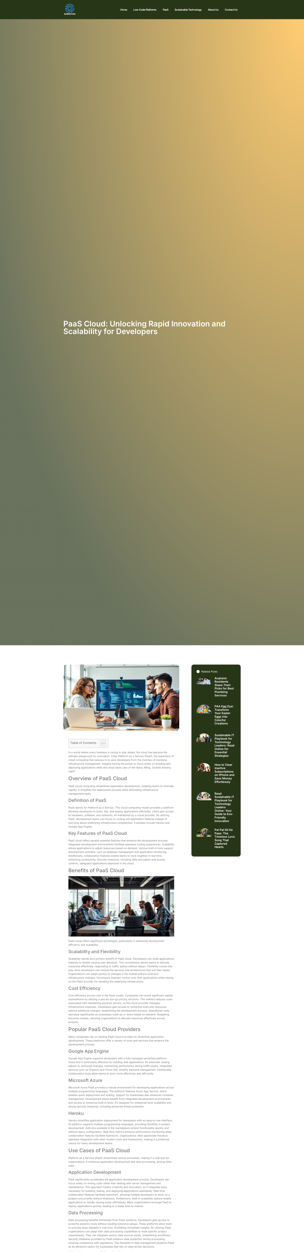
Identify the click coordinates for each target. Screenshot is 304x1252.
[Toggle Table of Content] (101, 743)
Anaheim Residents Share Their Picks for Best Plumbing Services (224, 687)
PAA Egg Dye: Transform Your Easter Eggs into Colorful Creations (224, 715)
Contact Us (231, 9)
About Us (213, 9)
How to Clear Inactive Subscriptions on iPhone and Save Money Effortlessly (224, 773)
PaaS (165, 9)
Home (123, 9)
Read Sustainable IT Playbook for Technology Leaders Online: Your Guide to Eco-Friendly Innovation (224, 807)
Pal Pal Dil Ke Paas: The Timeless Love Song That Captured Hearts (225, 838)
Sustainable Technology (188, 9)
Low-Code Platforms (144, 9)
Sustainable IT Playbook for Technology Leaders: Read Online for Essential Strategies (224, 745)
